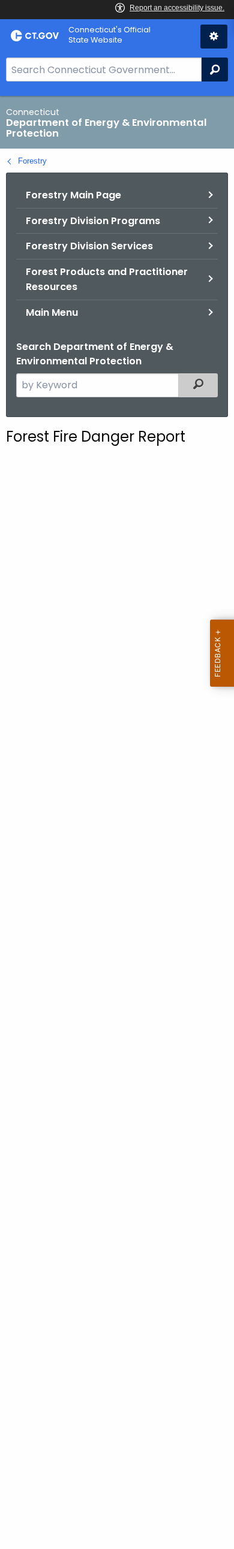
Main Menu (52, 312)
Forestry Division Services (89, 246)
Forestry (32, 160)
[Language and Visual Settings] (213, 37)
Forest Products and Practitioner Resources (107, 279)
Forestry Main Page (73, 195)
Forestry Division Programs (93, 221)
